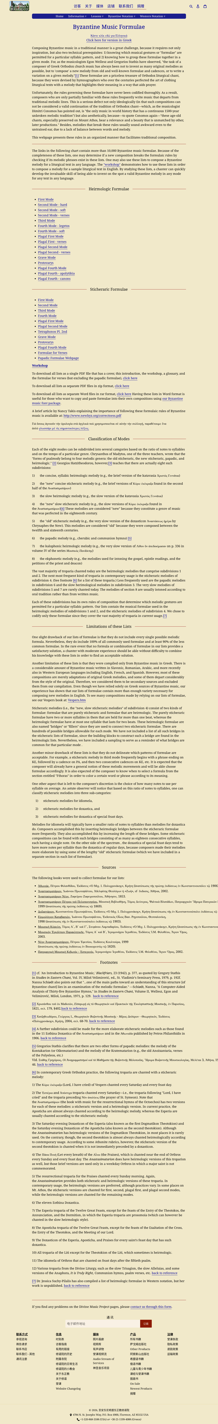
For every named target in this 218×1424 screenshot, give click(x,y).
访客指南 (61, 1344)
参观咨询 (21, 1339)
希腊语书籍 (137, 1359)
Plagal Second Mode (52, 247)
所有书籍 (135, 1339)
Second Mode (48, 305)
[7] (165, 616)
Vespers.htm (77, 700)
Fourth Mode (47, 316)
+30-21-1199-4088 (121, 1419)
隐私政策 (172, 1344)
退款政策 (172, 1349)
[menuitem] (77, 6)
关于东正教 (62, 1374)
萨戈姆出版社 (138, 1344)
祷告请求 (21, 1344)
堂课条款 (172, 1339)
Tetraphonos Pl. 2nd (52, 331)
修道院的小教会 (65, 1369)
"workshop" (112, 164)
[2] (54, 463)
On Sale (135, 1383)
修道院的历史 (64, 1354)
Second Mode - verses (53, 215)
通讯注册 (21, 1359)
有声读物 (98, 1349)
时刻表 (60, 1339)
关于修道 (61, 1379)
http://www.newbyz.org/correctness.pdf (92, 415)
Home (60, 16)
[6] (75, 580)
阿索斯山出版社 (139, 1354)
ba (153, 1273)
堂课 (58, 1383)
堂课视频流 (100, 1354)
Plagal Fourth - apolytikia (56, 273)
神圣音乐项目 (101, 1368)
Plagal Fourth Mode (52, 268)
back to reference (106, 996)
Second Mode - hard (52, 205)
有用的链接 (62, 1349)
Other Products (140, 1349)
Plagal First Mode (51, 236)
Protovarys (45, 263)
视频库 (97, 1344)
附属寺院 (61, 1359)
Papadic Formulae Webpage (58, 358)
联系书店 (21, 1349)
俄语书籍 (135, 1364)
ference (81, 1008)
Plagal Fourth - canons (54, 278)
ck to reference (166, 1273)
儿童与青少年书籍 (141, 1369)
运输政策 (172, 1354)
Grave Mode (47, 257)
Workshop (40, 365)
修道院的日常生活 (67, 1364)
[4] (62, 508)
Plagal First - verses (52, 242)
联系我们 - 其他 (25, 1354)
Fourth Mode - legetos (53, 226)
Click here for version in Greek (109, 40)
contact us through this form (151, 1307)
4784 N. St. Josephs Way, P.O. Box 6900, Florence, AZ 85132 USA (111, 1414)
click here (130, 378)
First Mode (46, 199)
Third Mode (46, 220)
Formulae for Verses (52, 353)
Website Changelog (68, 1388)
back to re (68, 1008)
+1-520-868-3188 (89, 1419)
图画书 (134, 1379)
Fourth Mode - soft (51, 231)
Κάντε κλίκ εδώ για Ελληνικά (109, 35)
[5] (129, 538)
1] (34, 973)
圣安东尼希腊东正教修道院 (114, 1410)
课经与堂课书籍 (139, 1374)
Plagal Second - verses (54, 252)
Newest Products (141, 1388)
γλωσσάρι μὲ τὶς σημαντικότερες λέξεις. (64, 428)
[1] (77, 75)
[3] (110, 463)
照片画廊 (98, 1339)
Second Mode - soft (52, 210)
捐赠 (133, 1393)
